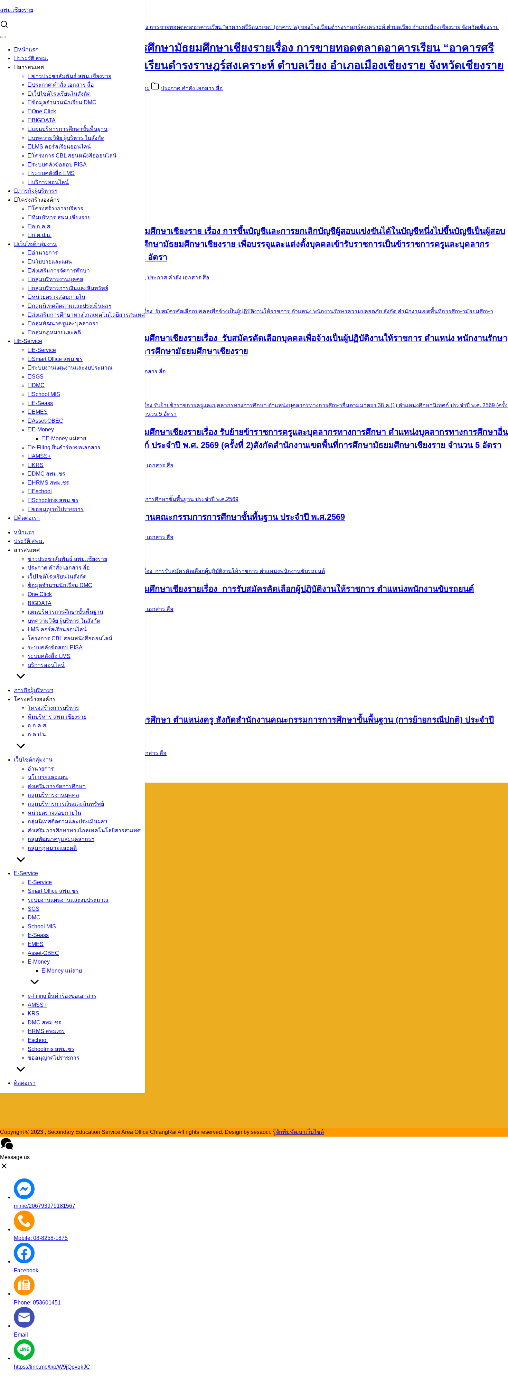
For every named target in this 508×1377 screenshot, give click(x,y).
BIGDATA (44, 120)
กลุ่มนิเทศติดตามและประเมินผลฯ (71, 306)
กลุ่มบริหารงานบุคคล (57, 279)
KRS (38, 465)
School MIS (46, 394)
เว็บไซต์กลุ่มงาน (37, 244)
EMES (40, 412)
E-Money (43, 429)
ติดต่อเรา (29, 518)
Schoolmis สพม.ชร (55, 500)
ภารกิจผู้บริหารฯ (37, 191)
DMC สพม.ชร (48, 474)
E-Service (30, 341)
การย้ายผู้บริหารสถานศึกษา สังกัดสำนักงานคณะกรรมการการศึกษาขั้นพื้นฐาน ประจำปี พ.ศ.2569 (172, 517)
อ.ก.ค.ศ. (41, 226)
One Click (44, 111)
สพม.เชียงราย (16, 10)
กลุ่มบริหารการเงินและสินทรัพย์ (70, 288)
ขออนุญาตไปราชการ (58, 509)
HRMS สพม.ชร (50, 483)
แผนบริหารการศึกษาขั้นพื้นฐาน (69, 129)
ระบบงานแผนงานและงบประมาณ (72, 368)
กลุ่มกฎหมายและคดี (56, 332)
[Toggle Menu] (3, 37)
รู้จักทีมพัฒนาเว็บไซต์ (298, 1132)
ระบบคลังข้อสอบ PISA (59, 165)
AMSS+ (41, 456)
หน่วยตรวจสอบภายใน (58, 297)
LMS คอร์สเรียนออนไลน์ (61, 147)
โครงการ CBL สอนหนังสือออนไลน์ (74, 156)
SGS (38, 377)
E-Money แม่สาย (66, 438)
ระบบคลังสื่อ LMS (53, 173)
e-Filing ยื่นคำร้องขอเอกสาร (66, 447)
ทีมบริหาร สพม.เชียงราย (61, 217)
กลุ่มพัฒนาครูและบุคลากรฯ (65, 323)
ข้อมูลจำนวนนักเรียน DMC (64, 102)
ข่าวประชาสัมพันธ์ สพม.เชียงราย (71, 76)
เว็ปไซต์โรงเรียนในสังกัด (61, 94)
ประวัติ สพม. (33, 58)
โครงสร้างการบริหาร (57, 208)
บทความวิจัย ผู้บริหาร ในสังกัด (68, 138)
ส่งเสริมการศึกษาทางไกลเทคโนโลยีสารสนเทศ (88, 315)
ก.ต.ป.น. (41, 235)
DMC (38, 385)
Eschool (42, 491)
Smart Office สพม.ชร (57, 359)
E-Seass (42, 403)
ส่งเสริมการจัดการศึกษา (61, 271)
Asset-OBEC (47, 421)
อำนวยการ (45, 253)
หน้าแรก (28, 49)
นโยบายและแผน (52, 262)
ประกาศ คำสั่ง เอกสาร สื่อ (63, 85)
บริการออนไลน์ (50, 182)
